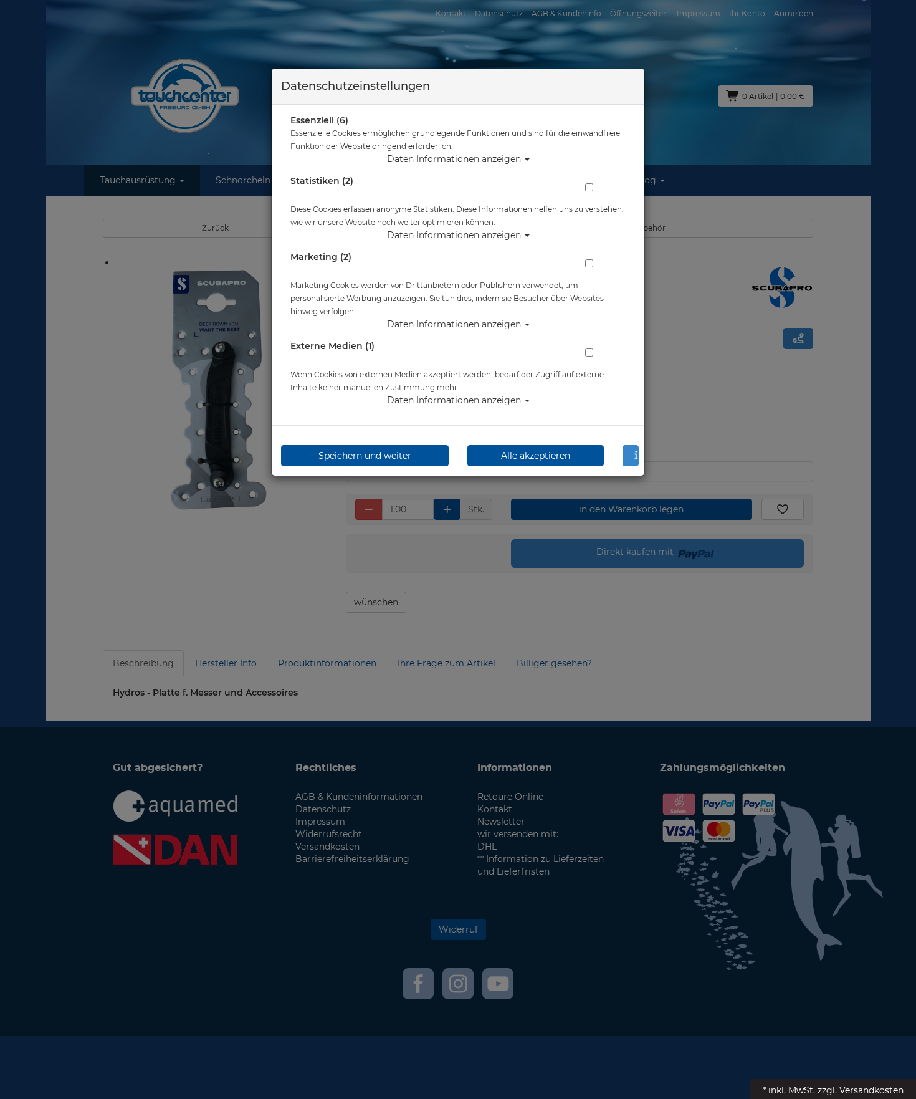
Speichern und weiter (364, 455)
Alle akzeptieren (535, 455)
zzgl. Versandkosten (861, 1090)
